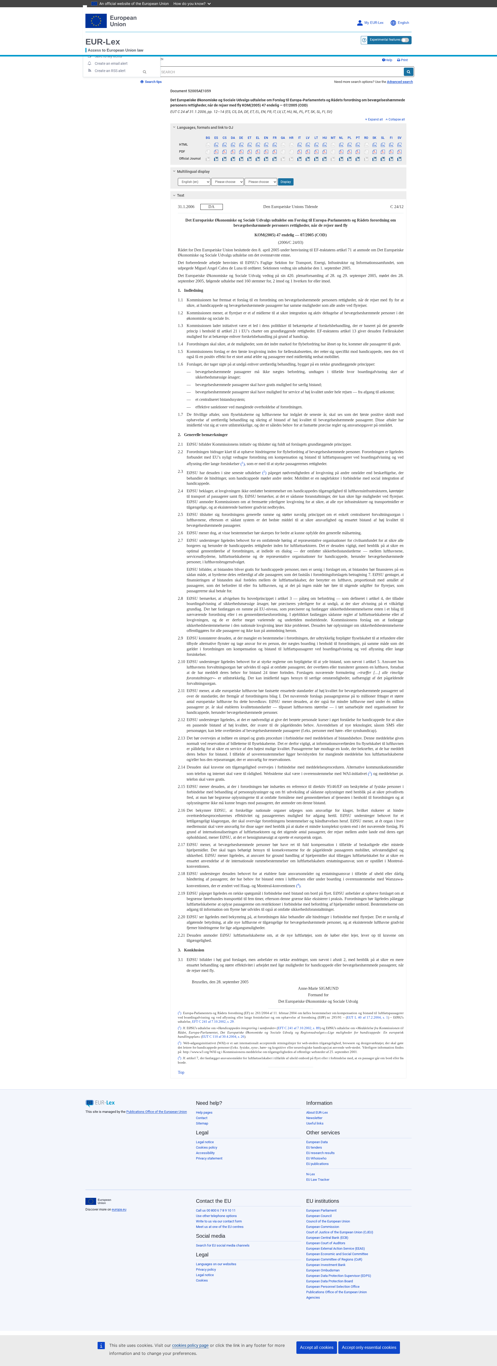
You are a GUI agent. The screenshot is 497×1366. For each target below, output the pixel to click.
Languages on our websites (216, 1264)
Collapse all (397, 119)
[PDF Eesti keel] (249, 151)
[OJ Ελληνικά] (258, 158)
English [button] (403, 23)
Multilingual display (193, 171)
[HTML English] (266, 144)
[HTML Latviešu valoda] (308, 144)
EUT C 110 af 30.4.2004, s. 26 (223, 1036)
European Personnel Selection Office (333, 1287)
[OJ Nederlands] (341, 158)
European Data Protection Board (329, 1281)
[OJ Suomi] (391, 158)
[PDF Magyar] (324, 151)
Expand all (375, 119)
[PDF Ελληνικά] (258, 151)
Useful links (315, 1123)
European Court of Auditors (325, 1243)
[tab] (288, 127)
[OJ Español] (216, 158)
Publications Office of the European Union (156, 1112)
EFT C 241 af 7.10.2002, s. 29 (213, 1021)
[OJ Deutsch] (241, 158)
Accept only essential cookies (369, 1347)
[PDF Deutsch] (241, 151)
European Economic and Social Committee (337, 1254)
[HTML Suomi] (391, 144)
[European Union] (98, 1201)
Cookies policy (206, 1147)
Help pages (204, 1112)
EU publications (317, 1164)
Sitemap (202, 1123)
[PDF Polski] (350, 151)
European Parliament (321, 1210)
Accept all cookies (316, 1347)
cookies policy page (190, 1345)
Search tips (153, 82)
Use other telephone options (216, 1216)
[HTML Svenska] (400, 144)
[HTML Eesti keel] (249, 144)
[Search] (408, 72)
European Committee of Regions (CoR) (334, 1259)
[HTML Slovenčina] (374, 144)
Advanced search (400, 82)
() (242, 464)
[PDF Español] (216, 151)
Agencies (313, 1297)
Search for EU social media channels (223, 1245)
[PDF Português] (358, 151)
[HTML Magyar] (324, 144)
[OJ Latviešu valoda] (308, 158)
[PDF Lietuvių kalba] (316, 151)
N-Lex (310, 1174)
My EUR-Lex (374, 23)
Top (181, 1072)
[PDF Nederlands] (341, 151)
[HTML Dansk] (233, 144)
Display (286, 182)
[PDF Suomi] (391, 151)
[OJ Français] (275, 158)
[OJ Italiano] (300, 158)
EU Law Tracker (317, 1180)
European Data (317, 1142)
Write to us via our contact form (219, 1221)
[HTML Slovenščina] (383, 144)
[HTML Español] (216, 144)
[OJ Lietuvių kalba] (316, 158)
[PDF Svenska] (400, 151)
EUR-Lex (102, 41)
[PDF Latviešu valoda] (308, 151)
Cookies (202, 1280)
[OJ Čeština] (225, 158)
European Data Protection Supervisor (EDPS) (338, 1276)
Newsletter (314, 1118)
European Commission (322, 1227)
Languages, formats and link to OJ (205, 127)
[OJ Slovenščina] (383, 158)
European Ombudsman (323, 1270)
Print (404, 60)
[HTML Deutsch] (241, 144)
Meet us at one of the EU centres (220, 1227)
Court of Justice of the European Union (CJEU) (339, 1232)
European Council (319, 1216)
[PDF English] (266, 151)
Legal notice (205, 1142)
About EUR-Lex (317, 1112)
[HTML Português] (358, 144)
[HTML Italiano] (300, 144)
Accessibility (205, 1153)
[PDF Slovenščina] (383, 151)
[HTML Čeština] (225, 144)
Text (180, 195)
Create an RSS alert (110, 71)
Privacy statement (209, 1158)
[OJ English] (266, 158)
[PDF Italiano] (300, 151)
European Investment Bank (326, 1265)
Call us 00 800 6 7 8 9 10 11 (216, 1210)
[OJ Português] (358, 158)
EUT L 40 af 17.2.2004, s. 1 (367, 1017)
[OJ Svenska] (400, 158)
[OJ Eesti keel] (249, 158)
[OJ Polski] (350, 158)
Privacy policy (206, 1269)
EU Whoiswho (316, 1158)
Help (388, 60)
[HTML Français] (275, 144)
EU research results (320, 1153)
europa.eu (119, 1209)
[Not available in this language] (208, 144)
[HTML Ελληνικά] (258, 144)
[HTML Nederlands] (341, 144)
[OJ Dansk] (233, 158)
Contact (201, 1118)
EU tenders (314, 1147)
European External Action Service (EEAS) (335, 1248)
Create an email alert (111, 63)
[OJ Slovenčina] (374, 158)
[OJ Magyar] (324, 158)
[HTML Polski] (350, 144)
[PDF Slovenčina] (374, 151)
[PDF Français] (275, 151)
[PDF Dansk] (233, 151)
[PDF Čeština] (225, 151)
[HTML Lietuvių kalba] (316, 144)
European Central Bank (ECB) (327, 1238)
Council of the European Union (328, 1221)
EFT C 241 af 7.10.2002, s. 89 (298, 1028)
